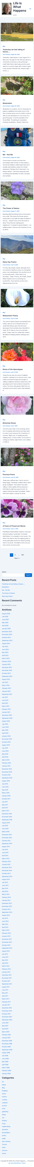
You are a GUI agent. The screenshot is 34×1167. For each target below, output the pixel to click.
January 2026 (6, 628)
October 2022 (6, 673)
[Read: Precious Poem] (17, 457)
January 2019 (6, 766)
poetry (4, 1135)
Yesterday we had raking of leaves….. (13, 584)
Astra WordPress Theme (18, 1163)
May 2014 (5, 888)
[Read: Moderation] (17, 85)
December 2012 (7, 939)
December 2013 (7, 903)
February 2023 (6, 661)
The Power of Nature (11, 208)
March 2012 (5, 966)
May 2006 (5, 1061)
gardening (5, 1111)
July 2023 (5, 646)
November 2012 (7, 942)
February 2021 (6, 709)
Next (17, 558)
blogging (4, 1090)
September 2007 (7, 1020)
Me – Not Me (8, 155)
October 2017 (6, 799)
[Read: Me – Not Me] (17, 137)
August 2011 (6, 987)
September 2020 (7, 718)
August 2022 (6, 679)
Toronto (4, 1144)
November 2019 (7, 739)
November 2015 (7, 837)
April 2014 (5, 891)
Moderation (7, 103)
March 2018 (5, 793)
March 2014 (5, 894)
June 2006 (5, 1058)
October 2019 (6, 742)
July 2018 (5, 784)
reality (4, 1138)
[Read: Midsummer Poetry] (17, 298)
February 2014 (6, 897)
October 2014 (6, 873)
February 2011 (6, 1002)
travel (3, 1147)
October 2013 (6, 909)
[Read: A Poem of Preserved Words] (17, 508)
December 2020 (7, 715)
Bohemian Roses (9, 423)
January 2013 (6, 936)
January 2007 (6, 1038)
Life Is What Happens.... (19, 8)
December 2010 (7, 1008)
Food (3, 1108)
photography (6, 1132)
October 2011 (6, 981)
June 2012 (5, 957)
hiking (4, 1114)
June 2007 (5, 1023)
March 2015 (5, 858)
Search (4, 572)
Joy (3, 1117)
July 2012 (5, 954)
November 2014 (7, 870)
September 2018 (7, 778)
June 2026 (5, 619)
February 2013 (6, 933)
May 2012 (5, 960)
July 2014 (5, 882)
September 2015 (7, 843)
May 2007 (5, 1026)
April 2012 (5, 963)
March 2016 (5, 831)
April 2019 (5, 757)
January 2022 (6, 691)
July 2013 (5, 918)
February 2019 (6, 763)
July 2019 (5, 748)
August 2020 (6, 721)
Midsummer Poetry (10, 316)
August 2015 (6, 846)
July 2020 (5, 724)
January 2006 (6, 1073)
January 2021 (6, 712)
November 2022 (7, 670)
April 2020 (5, 733)
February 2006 (6, 1070)
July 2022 (5, 682)
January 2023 (6, 664)
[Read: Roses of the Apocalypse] (17, 352)
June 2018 (5, 787)
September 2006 (7, 1050)
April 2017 (5, 808)
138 (22, 555)
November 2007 (7, 1017)
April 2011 (5, 996)
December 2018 (7, 769)
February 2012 (6, 969)
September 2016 (7, 820)
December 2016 (7, 814)
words (4, 1153)
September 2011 (7, 984)
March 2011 (5, 999)
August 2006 (6, 1052)
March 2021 (5, 706)
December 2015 (7, 834)
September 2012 (7, 948)
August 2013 (6, 915)
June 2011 (5, 990)
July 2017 (5, 802)
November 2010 (7, 1011)
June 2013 (5, 921)
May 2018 (5, 790)
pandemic (5, 1129)
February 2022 (6, 688)
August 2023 (6, 643)
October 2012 (6, 945)
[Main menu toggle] (30, 9)
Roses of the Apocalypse (13, 369)
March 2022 (6, 685)
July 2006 (5, 1055)
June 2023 (5, 649)
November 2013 (7, 906)
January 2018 (6, 796)
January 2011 (6, 1005)
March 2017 (5, 811)
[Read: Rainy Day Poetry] (17, 244)
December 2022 (7, 667)
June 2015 (5, 852)
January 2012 (6, 972)
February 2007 (6, 1035)
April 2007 (5, 1029)
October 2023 (6, 637)
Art (3, 1082)
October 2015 (6, 840)
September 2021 (7, 694)
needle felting (6, 1126)
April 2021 (5, 703)
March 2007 (5, 1032)
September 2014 (7, 876)
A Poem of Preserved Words (14, 526)
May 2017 (5, 805)
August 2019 (6, 745)
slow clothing (6, 1141)
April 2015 (5, 855)
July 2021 (5, 697)
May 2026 (5, 622)
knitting (4, 1120)
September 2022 (7, 676)
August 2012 (6, 951)
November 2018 (7, 772)
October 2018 (6, 775)
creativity (5, 1102)
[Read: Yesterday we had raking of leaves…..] (17, 32)
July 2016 (5, 825)
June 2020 (5, 727)
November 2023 (7, 634)
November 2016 (7, 817)
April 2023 (5, 655)
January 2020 (6, 736)
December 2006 (7, 1041)
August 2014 (6, 879)
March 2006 (6, 1067)
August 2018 (6, 781)
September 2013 (7, 912)
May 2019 (5, 754)
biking (4, 1085)
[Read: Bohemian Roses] (17, 405)
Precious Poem (9, 474)
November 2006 (7, 1044)
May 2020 (5, 730)
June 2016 (5, 828)
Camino (4, 1096)
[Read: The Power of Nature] (17, 191)
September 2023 (7, 640)
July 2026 (5, 616)
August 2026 (6, 613)
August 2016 (6, 823)
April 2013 (5, 927)
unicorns (4, 1150)
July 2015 (5, 849)
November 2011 (7, 978)
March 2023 (6, 658)
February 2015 (6, 861)
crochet (4, 1105)
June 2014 (5, 885)
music (4, 1123)
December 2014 (7, 867)
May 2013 (5, 924)
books (4, 1093)
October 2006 (6, 1047)
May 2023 (5, 652)
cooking (4, 1099)
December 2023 (7, 631)
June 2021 (5, 700)
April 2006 (5, 1064)
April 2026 (5, 625)
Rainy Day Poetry (10, 262)
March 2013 (5, 930)
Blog (4, 46)
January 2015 (6, 864)
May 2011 (5, 993)
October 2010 (6, 1014)
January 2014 (6, 900)
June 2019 (5, 751)
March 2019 (5, 760)
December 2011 (7, 975)
